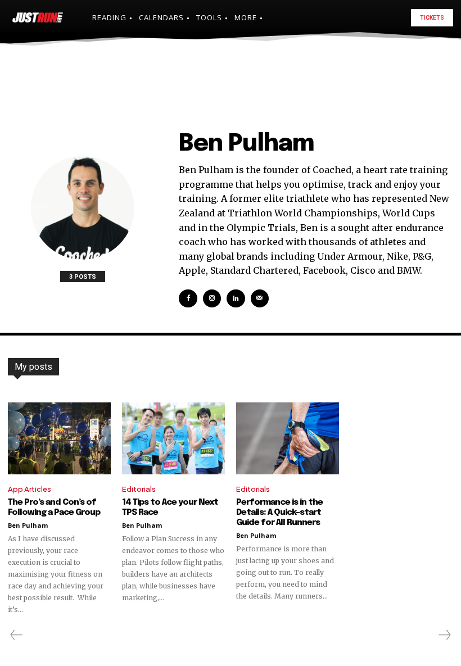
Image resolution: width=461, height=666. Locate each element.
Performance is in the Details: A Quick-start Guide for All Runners (279, 512)
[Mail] (260, 298)
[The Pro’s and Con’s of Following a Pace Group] (59, 438)
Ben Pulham (28, 525)
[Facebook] (188, 298)
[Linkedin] (236, 298)
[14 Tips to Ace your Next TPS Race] (173, 438)
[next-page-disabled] (444, 635)
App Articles (29, 488)
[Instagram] (212, 298)
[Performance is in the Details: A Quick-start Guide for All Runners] (287, 438)
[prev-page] (16, 635)
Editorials (139, 488)
